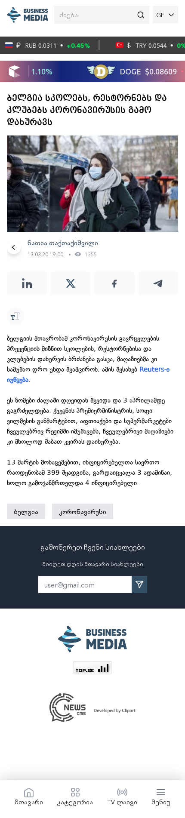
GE (160, 14)
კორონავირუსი (82, 511)
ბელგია (26, 511)
